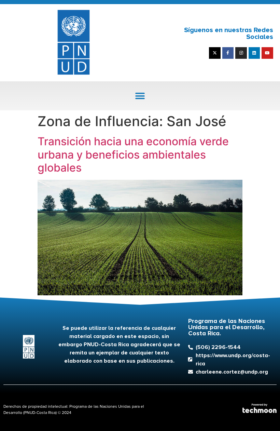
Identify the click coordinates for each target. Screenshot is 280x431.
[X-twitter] (215, 53)
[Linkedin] (254, 53)
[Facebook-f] (228, 53)
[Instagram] (241, 53)
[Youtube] (267, 53)
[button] (140, 96)
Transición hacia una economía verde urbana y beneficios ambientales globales (133, 154)
